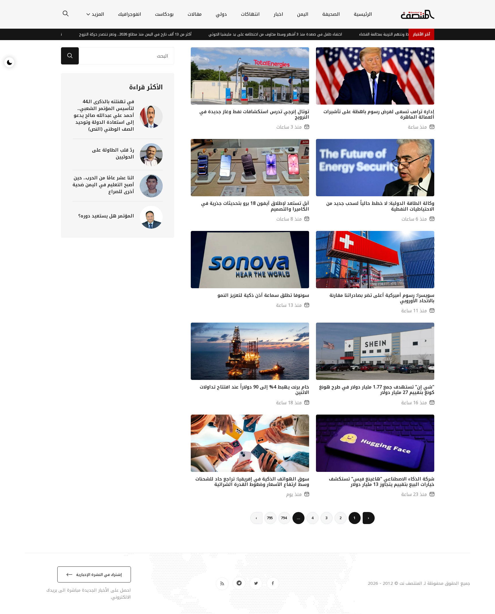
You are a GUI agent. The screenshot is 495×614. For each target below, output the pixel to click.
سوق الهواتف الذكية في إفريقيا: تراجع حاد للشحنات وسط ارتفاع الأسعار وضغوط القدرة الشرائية (252, 481)
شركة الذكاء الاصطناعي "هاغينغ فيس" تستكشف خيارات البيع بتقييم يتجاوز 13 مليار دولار (381, 481)
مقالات (195, 14)
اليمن (302, 14)
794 (284, 517)
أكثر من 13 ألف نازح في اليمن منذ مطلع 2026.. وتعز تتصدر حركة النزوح (169, 34)
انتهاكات (250, 14)
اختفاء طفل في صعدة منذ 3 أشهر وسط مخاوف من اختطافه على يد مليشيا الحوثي (309, 34)
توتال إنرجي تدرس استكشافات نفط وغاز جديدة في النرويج (254, 114)
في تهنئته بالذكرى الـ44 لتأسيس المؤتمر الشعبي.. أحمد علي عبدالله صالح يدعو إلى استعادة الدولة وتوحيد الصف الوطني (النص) (104, 115)
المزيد (98, 14)
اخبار (278, 14)
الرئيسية (363, 14)
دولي (221, 14)
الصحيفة (331, 14)
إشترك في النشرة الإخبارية (98, 574)
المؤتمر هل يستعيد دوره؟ (106, 215)
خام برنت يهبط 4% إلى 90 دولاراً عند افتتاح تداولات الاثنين (254, 389)
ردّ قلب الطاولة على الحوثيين (113, 153)
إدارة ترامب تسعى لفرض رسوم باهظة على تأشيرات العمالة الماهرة (378, 114)
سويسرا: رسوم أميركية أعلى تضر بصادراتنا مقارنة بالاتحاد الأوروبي (381, 298)
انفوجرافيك (129, 14)
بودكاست (164, 14)
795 (270, 517)
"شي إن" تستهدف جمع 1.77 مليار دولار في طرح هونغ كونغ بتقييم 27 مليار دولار (376, 389)
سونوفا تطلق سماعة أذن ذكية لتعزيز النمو (263, 295)
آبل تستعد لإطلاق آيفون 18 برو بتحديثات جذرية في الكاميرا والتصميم (255, 206)
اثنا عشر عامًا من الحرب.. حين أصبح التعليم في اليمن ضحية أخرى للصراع (103, 184)
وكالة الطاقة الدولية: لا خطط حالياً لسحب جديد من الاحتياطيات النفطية (380, 206)
